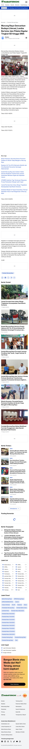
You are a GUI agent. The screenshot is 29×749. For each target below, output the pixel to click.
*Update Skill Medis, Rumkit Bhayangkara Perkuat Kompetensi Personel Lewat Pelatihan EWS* (14, 537)
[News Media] (25, 695)
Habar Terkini (19, 729)
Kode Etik (18, 712)
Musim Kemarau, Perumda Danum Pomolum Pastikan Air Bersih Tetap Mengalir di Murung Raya (13, 160)
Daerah (12, 5)
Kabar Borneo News (6, 732)
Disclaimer (3, 709)
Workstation (18, 706)
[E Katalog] (19, 695)
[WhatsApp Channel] (20, 741)
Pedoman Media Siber (21, 703)
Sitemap (3, 714)
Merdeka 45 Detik (20, 732)
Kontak (3, 701)
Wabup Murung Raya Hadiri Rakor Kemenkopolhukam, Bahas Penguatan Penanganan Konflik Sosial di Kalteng (15, 543)
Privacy (3, 712)
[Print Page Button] (26, 37)
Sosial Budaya (24, 5)
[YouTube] (17, 741)
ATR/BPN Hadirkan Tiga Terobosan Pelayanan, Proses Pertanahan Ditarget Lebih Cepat (14, 181)
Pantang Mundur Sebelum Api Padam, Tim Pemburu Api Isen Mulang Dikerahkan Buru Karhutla (18, 452)
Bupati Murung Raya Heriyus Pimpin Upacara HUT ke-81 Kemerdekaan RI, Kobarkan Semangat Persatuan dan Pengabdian (13, 328)
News (11, 448)
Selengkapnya (13, 508)
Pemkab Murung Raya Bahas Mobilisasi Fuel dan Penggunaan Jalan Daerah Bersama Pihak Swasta (13, 427)
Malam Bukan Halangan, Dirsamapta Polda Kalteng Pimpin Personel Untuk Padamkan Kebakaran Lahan (18, 491)
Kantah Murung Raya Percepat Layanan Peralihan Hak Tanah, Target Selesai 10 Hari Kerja (14, 353)
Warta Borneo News (6, 729)
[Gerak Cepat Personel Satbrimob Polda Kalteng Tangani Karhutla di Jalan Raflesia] (5, 480)
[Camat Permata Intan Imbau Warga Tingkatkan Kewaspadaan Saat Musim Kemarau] (14, 292)
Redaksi (3, 703)
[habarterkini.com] (10, 2)
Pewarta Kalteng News (6, 734)
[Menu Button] (26, 2)
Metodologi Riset (5, 706)
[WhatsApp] (2, 277)
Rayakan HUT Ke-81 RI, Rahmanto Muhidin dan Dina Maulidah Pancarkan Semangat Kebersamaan (14, 166)
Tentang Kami (19, 701)
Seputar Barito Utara (21, 723)
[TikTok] (14, 741)
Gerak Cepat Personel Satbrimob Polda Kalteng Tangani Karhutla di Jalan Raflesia (17, 481)
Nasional (7, 5)
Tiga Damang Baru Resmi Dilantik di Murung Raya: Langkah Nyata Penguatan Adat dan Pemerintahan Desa (16, 554)
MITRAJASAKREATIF (9, 745)
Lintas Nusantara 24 (6, 726)
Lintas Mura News (20, 726)
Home (2, 5)
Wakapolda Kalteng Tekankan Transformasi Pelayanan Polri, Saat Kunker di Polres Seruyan (14, 531)
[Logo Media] (8, 695)
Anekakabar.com (5, 723)
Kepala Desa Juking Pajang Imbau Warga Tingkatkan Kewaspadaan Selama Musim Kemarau (16, 548)
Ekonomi (17, 5)
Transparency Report (21, 714)
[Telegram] (11, 277)
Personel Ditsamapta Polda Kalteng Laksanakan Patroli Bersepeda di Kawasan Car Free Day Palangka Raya (17, 471)
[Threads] (8, 741)
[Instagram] (5, 741)
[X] (8, 277)
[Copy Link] (14, 277)
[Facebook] (5, 277)
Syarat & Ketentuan (20, 709)
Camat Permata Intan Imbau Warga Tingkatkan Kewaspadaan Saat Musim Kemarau (14, 185)
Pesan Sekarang (14, 684)
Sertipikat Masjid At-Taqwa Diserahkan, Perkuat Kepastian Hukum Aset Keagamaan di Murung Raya (14, 191)
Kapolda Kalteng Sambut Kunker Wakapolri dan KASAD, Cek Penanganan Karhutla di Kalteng (18, 500)
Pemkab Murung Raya (7, 273)
